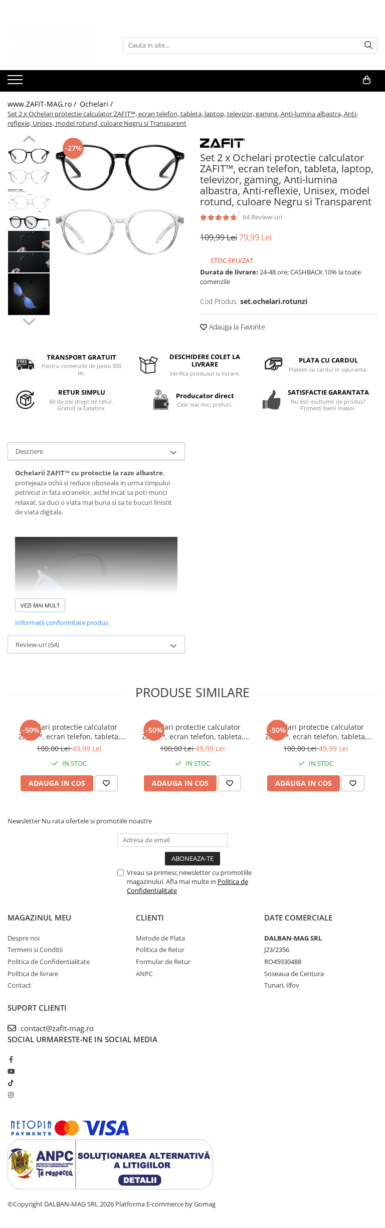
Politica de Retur (160, 949)
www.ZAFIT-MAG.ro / (43, 104)
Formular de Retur (163, 961)
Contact (19, 985)
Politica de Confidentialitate (49, 961)
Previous (29, 140)
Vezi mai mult (40, 605)
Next (29, 321)
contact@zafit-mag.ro (56, 1028)
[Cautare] (368, 45)
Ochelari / (97, 104)
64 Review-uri (262, 216)
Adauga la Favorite (236, 327)
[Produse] (16, 82)
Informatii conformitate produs (61, 622)
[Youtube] (11, 1071)
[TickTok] (11, 1082)
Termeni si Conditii (35, 949)
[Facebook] (11, 1059)
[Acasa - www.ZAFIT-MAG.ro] (58, 45)
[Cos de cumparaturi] (366, 80)
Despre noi (24, 938)
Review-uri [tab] (37, 644)
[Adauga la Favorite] (106, 783)
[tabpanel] (120, 200)
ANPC (144, 973)
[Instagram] (11, 1094)
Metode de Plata (160, 938)
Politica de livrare (33, 973)
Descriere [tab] (29, 451)
